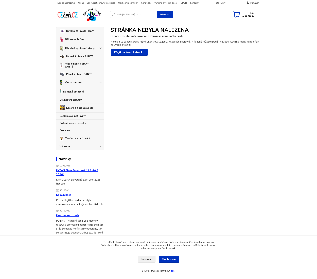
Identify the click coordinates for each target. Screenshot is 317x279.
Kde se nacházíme (66, 2)
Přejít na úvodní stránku (129, 52)
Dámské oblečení (73, 91)
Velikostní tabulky (71, 99)
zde (173, 270)
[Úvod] (81, 14)
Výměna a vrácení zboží (165, 2)
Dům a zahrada (73, 82)
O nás (81, 2)
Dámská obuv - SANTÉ (79, 56)
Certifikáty (146, 2)
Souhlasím (169, 259)
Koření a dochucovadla (79, 108)
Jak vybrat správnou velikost (101, 2)
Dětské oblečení (74, 39)
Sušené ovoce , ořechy (73, 123)
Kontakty (194, 2)
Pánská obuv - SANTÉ (79, 74)
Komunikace (63, 195)
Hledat (164, 14)
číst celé (61, 183)
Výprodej (65, 146)
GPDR (184, 2)
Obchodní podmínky (128, 2)
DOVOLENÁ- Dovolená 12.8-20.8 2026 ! (77, 172)
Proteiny (65, 130)
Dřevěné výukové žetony (80, 48)
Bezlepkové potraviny (73, 116)
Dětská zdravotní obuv (80, 31)
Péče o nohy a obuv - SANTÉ (77, 65)
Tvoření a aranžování (77, 138)
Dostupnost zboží (67, 215)
